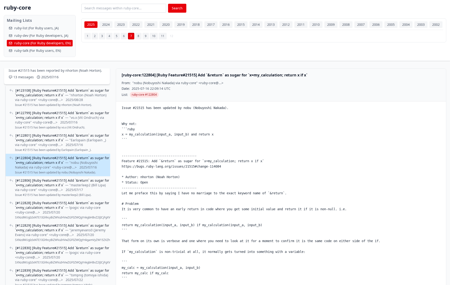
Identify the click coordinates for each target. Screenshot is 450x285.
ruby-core (17, 7)
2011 (301, 24)
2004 (406, 24)
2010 (316, 24)
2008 (346, 24)
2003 (421, 24)
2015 (241, 24)
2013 (271, 24)
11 (162, 36)
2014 (256, 24)
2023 (121, 24)
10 (153, 36)
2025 (91, 24)
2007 (361, 24)
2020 (166, 24)
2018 (196, 24)
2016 (226, 24)
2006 (376, 24)
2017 (211, 24)
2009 (331, 24)
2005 (391, 24)
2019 (181, 24)
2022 (136, 24)
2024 (106, 24)
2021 (151, 24)
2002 (436, 24)
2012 (286, 24)
